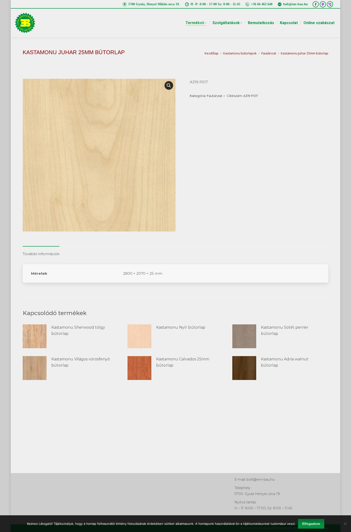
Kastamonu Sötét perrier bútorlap (284, 330)
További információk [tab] (41, 254)
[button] (169, 85)
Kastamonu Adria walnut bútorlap (284, 362)
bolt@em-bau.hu (295, 4)
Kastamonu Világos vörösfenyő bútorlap (80, 362)
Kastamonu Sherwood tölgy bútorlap (78, 330)
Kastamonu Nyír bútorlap (180, 327)
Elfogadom (311, 524)
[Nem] (345, 523)
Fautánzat (214, 96)
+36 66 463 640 (261, 4)
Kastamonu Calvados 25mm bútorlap (182, 362)
